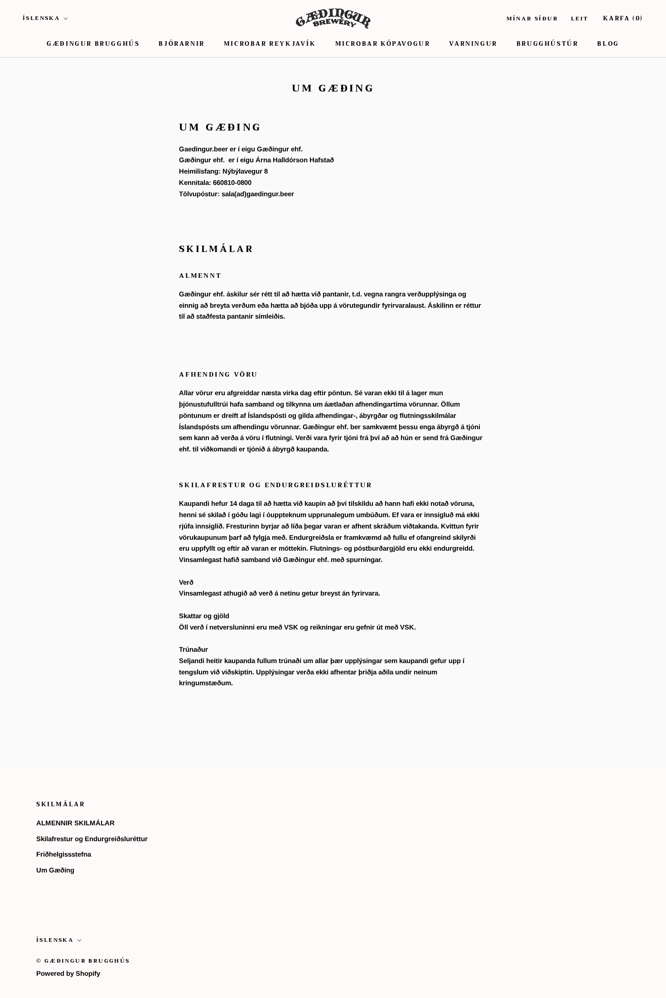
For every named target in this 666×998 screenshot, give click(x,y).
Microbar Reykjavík (270, 44)
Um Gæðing (55, 870)
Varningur (473, 44)
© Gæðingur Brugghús (83, 960)
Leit (580, 19)
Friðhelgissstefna (63, 854)
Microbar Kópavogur (382, 44)
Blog (608, 44)
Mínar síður (532, 19)
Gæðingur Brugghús (93, 44)
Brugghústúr (547, 44)
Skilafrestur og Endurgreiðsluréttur (92, 839)
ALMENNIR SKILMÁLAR (75, 823)
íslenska (41, 18)
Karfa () (623, 18)
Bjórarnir (181, 44)
